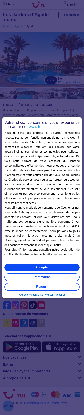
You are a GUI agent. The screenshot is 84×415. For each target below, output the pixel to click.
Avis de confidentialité (31, 294)
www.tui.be (38, 127)
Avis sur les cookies (55, 294)
